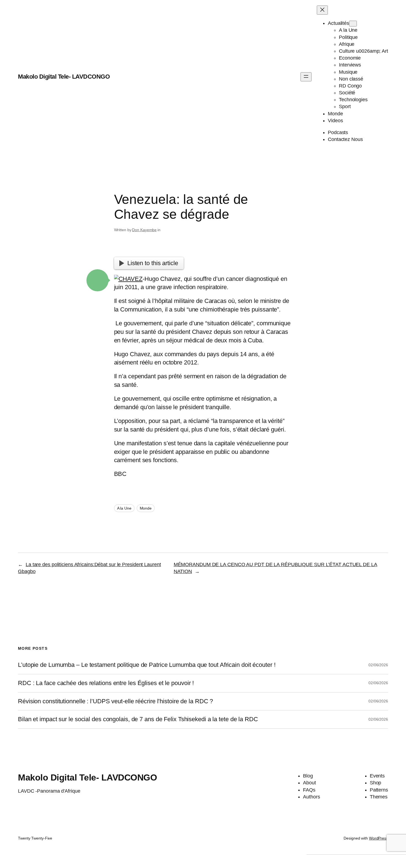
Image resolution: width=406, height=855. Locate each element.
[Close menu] (322, 10)
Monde (146, 508)
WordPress (378, 838)
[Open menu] (306, 76)
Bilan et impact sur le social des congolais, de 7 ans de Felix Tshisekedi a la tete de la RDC (138, 719)
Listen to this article (152, 263)
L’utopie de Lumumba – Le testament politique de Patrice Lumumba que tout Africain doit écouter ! (146, 665)
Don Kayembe (144, 230)
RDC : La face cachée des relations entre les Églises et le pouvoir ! (106, 683)
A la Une (124, 508)
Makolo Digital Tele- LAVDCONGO (64, 76)
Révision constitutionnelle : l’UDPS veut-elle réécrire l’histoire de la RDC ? (115, 701)
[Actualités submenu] (353, 23)
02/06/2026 (378, 665)
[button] (97, 280)
